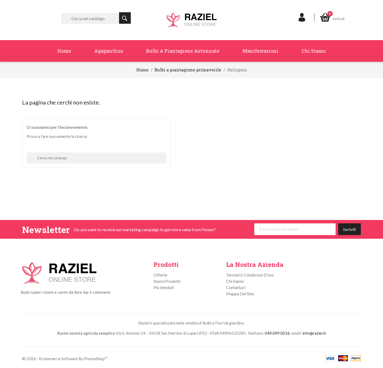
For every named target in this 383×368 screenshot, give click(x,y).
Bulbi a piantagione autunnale (182, 51)
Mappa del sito (240, 293)
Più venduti (163, 287)
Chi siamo (314, 51)
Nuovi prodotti (167, 281)
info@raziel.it (314, 333)
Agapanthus (108, 51)
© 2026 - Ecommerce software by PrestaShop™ (65, 358)
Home (64, 51)
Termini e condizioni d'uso (250, 274)
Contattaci (235, 287)
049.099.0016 (277, 333)
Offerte (160, 274)
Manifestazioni (261, 51)
